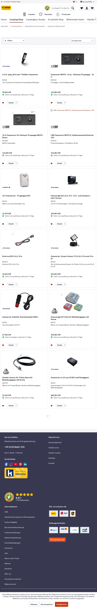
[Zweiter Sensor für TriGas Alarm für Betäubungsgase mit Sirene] (24, 362)
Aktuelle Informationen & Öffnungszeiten (19, 517)
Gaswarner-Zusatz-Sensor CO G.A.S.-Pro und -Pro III (72, 257)
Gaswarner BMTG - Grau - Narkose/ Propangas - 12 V (72, 75)
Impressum (8, 548)
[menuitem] (63, 8)
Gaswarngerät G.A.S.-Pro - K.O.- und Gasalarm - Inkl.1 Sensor (71, 196)
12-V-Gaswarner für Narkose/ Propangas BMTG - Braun (23, 136)
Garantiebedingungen (12, 543)
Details (11, 103)
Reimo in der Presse (11, 558)
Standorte (8, 569)
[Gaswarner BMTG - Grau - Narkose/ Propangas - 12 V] (73, 59)
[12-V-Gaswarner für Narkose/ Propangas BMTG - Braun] (24, 119)
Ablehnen (33, 604)
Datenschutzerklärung (12, 538)
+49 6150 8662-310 (14, 447)
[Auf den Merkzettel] (3, 102)
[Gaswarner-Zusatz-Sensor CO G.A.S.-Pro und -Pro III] (73, 241)
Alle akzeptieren (47, 604)
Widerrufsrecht (10, 584)
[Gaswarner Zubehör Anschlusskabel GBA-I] (24, 301)
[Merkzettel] (81, 8)
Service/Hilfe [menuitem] (87, 2)
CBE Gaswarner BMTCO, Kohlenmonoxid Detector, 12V (72, 136)
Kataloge (51, 458)
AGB (6, 512)
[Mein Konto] (86, 8)
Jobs (6, 553)
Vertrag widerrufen (57, 540)
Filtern (9, 40)
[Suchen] (72, 8)
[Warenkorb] (92, 8)
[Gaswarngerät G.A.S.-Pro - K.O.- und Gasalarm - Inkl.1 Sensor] (73, 180)
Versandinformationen (12, 579)
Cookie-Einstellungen (12, 533)
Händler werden (54, 453)
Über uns (7, 574)
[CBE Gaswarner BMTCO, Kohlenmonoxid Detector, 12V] (73, 119)
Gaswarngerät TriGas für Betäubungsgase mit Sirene (70, 318)
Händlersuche (53, 448)
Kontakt (7, 2)
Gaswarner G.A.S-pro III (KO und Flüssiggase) (70, 377)
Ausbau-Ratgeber (10, 522)
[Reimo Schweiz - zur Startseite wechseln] (6, 8)
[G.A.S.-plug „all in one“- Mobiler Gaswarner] (24, 59)
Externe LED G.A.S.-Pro (12, 256)
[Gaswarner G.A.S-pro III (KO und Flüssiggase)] (73, 362)
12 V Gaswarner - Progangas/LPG (16, 195)
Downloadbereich (55, 442)
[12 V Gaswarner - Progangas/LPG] (24, 180)
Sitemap (7, 563)
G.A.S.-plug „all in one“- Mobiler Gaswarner (20, 74)
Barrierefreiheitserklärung (14, 527)
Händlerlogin (15, 2)
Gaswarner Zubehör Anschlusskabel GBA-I (20, 317)
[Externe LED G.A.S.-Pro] (24, 241)
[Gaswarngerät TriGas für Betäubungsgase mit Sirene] (73, 301)
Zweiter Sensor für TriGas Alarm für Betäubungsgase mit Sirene (17, 378)
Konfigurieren (61, 604)
